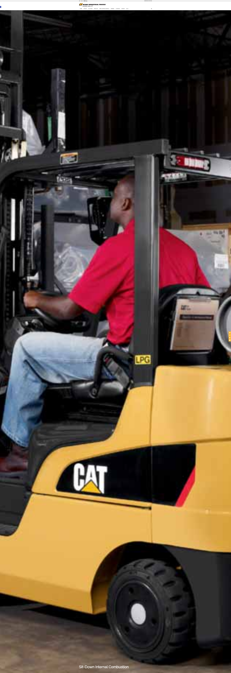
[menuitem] (81, 8)
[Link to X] (81, 1)
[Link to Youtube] (85, 1)
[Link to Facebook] (79, 1)
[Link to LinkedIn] (87, 1)
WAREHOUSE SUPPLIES (148, 0)
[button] (0, 7)
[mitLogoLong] (92, 5)
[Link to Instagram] (83, 1)
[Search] (151, 8)
